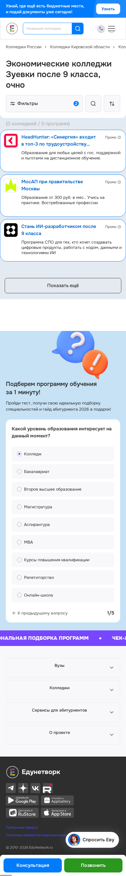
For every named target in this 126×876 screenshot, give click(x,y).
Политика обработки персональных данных (42, 835)
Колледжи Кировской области (80, 46)
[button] (63, 667)
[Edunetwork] (12, 28)
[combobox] (51, 28)
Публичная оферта (22, 827)
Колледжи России (23, 46)
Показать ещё (63, 285)
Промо (110, 137)
